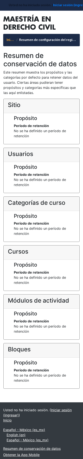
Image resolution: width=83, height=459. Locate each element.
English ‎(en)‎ (16, 435)
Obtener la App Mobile (21, 455)
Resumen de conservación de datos (32, 448)
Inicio (11, 40)
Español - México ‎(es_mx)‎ (24, 430)
